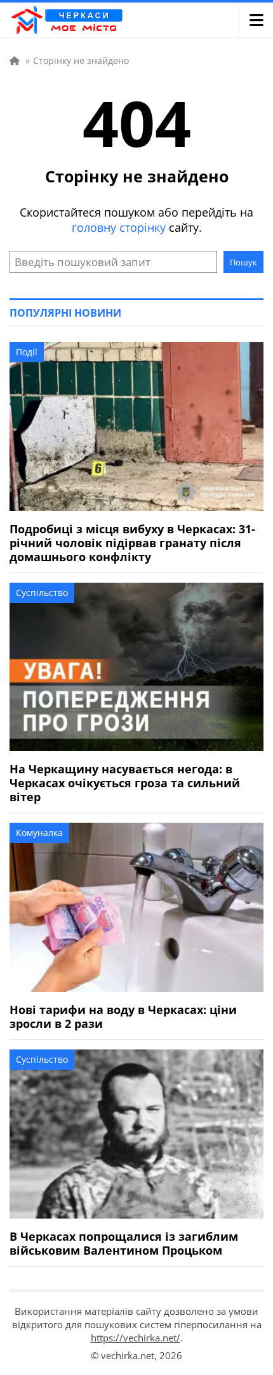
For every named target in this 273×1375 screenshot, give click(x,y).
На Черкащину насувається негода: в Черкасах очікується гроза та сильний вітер (125, 783)
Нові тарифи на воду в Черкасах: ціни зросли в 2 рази (123, 1016)
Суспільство (42, 592)
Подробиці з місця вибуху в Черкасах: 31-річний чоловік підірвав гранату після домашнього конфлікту (132, 543)
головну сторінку (119, 227)
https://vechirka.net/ (135, 1337)
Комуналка (39, 833)
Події (26, 352)
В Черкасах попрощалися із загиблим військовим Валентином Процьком (124, 1243)
